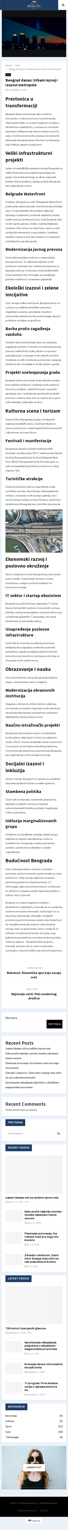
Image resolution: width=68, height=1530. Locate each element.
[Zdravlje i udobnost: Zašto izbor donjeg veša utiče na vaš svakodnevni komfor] (14, 1259)
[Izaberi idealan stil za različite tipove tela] (34, 1174)
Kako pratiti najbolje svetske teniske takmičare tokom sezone (43, 1215)
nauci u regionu (38, 681)
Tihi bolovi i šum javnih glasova (25, 1328)
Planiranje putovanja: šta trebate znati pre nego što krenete (41, 1237)
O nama (44, 1510)
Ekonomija (11, 1415)
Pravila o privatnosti (27, 1510)
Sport (8, 1426)
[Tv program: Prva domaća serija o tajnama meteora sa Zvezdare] (14, 1387)
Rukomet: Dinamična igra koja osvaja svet (34, 975)
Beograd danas (13, 114)
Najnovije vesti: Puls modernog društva (34, 996)
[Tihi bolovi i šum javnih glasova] (34, 1305)
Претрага (11, 1017)
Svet (8, 75)
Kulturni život (13, 419)
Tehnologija (12, 1437)
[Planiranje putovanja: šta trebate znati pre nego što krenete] (14, 1238)
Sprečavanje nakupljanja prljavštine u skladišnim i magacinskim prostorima (40, 1345)
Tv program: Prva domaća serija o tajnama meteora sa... (41, 1386)
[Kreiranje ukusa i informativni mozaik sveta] (14, 1368)
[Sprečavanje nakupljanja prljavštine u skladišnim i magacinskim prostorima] (14, 1347)
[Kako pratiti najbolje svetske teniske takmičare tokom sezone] (14, 1216)
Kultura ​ (10, 1421)
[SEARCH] (59, 1133)
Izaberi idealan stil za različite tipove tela (27, 1048)
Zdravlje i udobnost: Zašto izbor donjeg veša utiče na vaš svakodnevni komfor (41, 1258)
